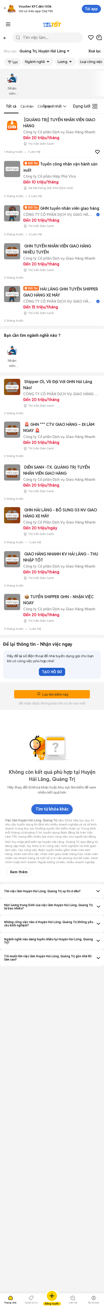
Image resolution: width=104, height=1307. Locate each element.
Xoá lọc (94, 51)
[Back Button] (4, 37)
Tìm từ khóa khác (52, 809)
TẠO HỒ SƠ (52, 672)
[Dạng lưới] (94, 106)
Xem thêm (19, 872)
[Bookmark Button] (38, 694)
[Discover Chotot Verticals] (8, 24)
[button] (5, 8)
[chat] (99, 37)
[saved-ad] (91, 37)
